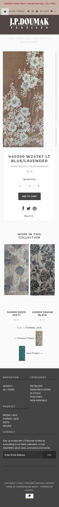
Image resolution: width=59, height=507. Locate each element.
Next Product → (34, 353)
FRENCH (20, 11)
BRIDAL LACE (10, 415)
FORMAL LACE (23, 38)
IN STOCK (35, 393)
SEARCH (7, 385)
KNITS (6, 422)
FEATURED (36, 396)
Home (11, 38)
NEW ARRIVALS (38, 400)
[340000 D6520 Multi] (16, 294)
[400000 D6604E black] (42, 294)
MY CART (48, 11)
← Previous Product (24, 338)
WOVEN (7, 425)
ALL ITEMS (8, 389)
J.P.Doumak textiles (33, 483)
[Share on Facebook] (23, 209)
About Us (28, 215)
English (11, 11)
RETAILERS (36, 385)
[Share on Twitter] (28, 209)
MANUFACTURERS (40, 389)
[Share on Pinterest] (35, 209)
